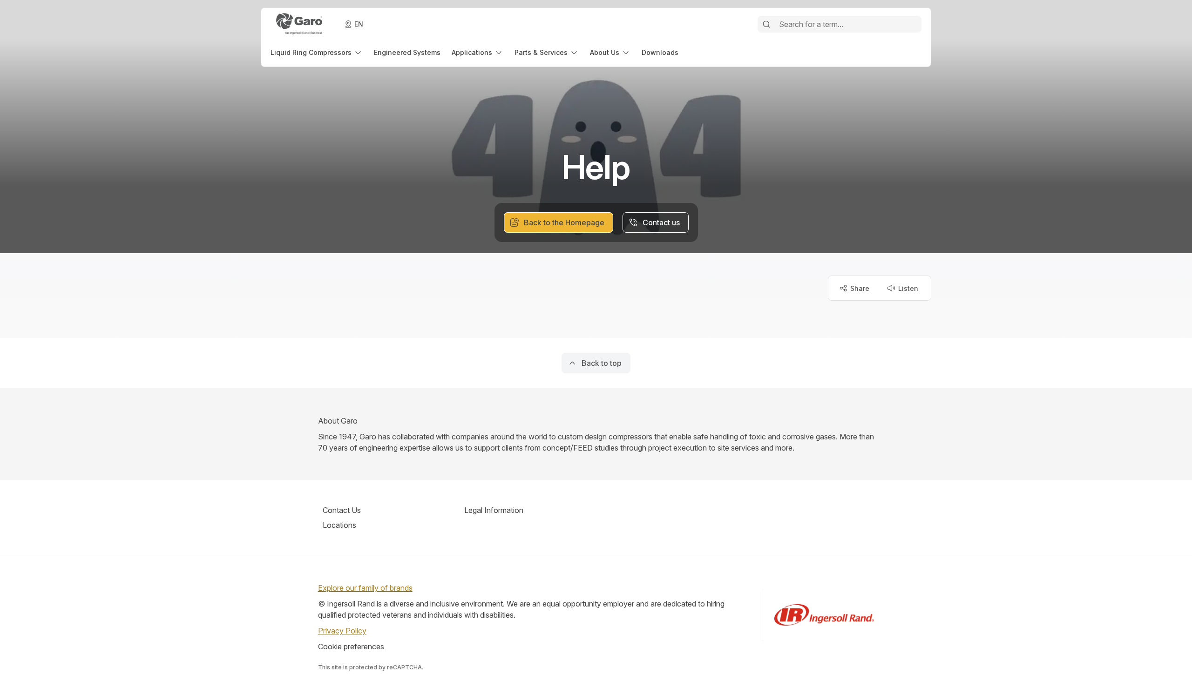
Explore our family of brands (365, 588)
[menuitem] (317, 52)
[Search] (766, 24)
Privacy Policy (342, 630)
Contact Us (342, 510)
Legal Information (493, 510)
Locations (339, 525)
